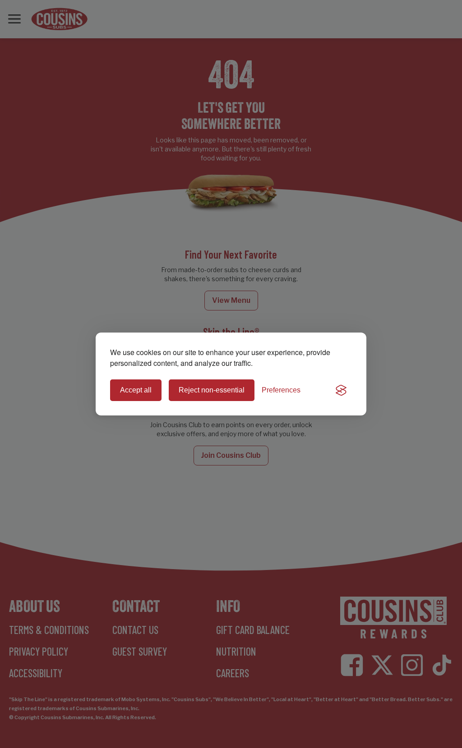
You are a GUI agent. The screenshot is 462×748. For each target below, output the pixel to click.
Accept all (136, 390)
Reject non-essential (212, 390)
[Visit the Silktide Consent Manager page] (341, 390)
